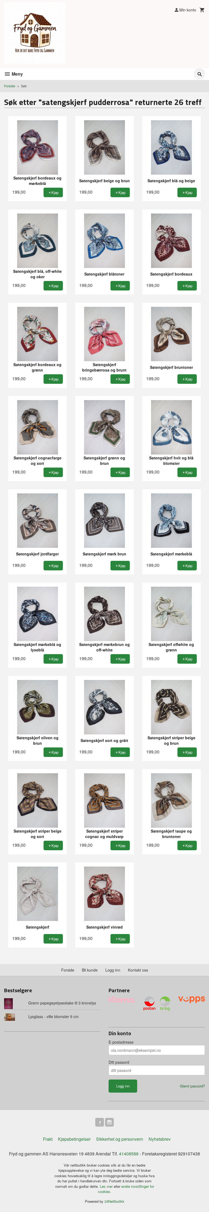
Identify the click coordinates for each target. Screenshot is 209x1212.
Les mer (107, 1186)
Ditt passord (119, 1062)
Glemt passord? (192, 1086)
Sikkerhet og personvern (119, 1139)
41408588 (129, 1154)
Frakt (48, 1139)
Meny (17, 74)
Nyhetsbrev (160, 1139)
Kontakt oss (138, 970)
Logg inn (112, 970)
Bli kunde (90, 970)
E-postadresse (121, 1042)
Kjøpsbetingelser (74, 1139)
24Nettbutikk (114, 1201)
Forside (9, 86)
